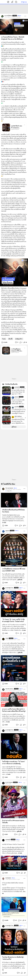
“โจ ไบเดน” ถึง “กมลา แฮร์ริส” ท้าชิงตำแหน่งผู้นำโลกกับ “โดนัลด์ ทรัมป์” (13, 620)
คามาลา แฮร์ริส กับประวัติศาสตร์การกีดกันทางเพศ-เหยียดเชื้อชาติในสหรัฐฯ (14, 710)
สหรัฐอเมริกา (19, 339)
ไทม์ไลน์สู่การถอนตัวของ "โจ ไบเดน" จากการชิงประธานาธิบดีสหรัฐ (13, 762)
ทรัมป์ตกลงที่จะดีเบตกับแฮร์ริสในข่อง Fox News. (13, 511)
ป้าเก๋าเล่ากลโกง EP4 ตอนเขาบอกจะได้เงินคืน (13, 821)
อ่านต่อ (4, 522)
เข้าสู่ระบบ (24, 2)
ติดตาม (19, 15)
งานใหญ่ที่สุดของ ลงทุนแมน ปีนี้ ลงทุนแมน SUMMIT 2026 (13, 570)
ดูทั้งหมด (14, 427)
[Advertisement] (14, 9)
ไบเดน (4, 339)
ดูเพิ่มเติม (20, 579)
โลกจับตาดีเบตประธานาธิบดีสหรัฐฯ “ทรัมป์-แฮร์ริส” (13, 958)
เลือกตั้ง (10, 339)
